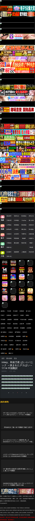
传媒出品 (9, 247)
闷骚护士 (31, 238)
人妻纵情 (23, 252)
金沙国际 (25, 340)
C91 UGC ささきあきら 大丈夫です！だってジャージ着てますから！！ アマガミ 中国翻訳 (17, 413)
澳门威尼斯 (3, 349)
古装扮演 (9, 234)
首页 (3, 358)
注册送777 (15, 315)
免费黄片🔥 (4, 353)
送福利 (22, 315)
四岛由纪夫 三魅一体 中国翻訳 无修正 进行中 (18, 427)
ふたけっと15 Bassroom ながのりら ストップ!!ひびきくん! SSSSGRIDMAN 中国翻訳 (18, 455)
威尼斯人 (3, 311)
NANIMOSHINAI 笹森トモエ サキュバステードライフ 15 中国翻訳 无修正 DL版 (18, 484)
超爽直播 (3, 324)
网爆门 (31, 243)
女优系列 (16, 234)
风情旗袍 (9, 238)
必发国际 (29, 328)
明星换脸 (16, 238)
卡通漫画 (9, 243)
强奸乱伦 (16, 216)
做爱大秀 (18, 345)
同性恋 (31, 247)
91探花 (16, 229)
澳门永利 (28, 311)
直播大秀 (24, 345)
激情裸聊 (18, 336)
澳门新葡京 (3, 332)
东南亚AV (31, 225)
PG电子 (3, 315)
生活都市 (9, 252)
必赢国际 (9, 319)
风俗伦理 (31, 252)
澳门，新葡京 (4, 345)
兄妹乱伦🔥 (26, 349)
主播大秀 (22, 324)
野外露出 (31, 229)
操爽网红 (30, 319)
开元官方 (11, 340)
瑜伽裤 (24, 238)
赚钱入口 (11, 353)
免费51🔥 (25, 336)
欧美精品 (23, 216)
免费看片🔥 (4, 336)
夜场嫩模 (22, 328)
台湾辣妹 (9, 225)
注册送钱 (9, 315)
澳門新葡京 (18, 332)
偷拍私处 (9, 328)
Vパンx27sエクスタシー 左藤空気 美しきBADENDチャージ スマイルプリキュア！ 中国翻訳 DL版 (17, 441)
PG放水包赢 (23, 319)
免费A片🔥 (18, 349)
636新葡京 (11, 336)
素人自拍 (31, 220)
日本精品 (16, 220)
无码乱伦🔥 (4, 340)
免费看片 (12, 345)
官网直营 (22, 311)
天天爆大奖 (18, 340)
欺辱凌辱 (9, 229)
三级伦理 (9, 220)
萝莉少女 (31, 216)
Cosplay (24, 220)
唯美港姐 (23, 225)
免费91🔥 (10, 349)
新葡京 (27, 315)
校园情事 (16, 252)
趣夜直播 (16, 328)
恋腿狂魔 (31, 234)
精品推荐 (9, 216)
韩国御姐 (16, 225)
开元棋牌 (15, 311)
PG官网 (9, 311)
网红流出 (23, 229)
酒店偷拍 (15, 324)
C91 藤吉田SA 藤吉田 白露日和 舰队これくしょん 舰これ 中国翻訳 (18, 470)
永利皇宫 (24, 332)
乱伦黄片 (3, 328)
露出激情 (16, 243)
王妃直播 (28, 324)
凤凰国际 (16, 319)
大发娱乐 (10, 332)
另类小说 (9, 256)
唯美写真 (23, 243)
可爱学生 (23, 234)
